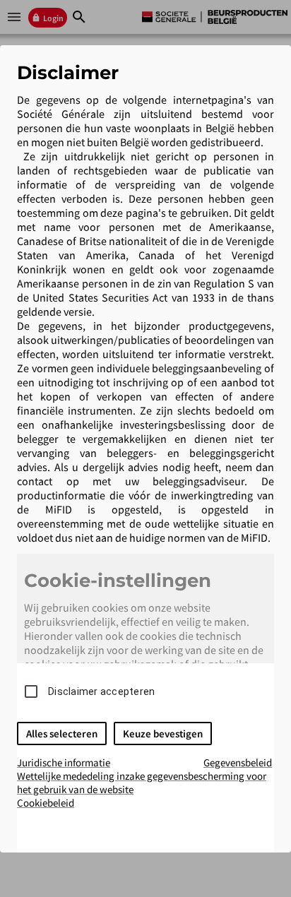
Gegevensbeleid (237, 762)
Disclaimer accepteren (101, 691)
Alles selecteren (61, 733)
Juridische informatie (63, 762)
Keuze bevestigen (163, 733)
